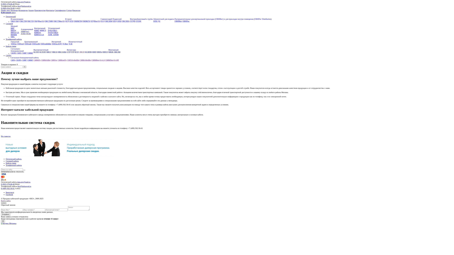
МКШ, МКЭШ (114, 52)
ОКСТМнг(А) (59, 21)
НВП (94, 52)
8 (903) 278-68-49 (8, 4)
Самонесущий (106, 19)
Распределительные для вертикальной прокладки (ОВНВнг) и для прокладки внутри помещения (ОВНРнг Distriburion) (223, 19)
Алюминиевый (27, 29)
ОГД (67, 21)
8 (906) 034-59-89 (8, 8)
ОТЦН (138, 21)
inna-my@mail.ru (23, 2)
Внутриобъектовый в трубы (141, 19)
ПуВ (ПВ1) (52, 30)
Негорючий (56, 42)
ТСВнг (65, 44)
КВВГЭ (43, 30)
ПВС (13, 37)
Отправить (5, 214)
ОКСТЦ (30, 21)
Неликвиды (23, 10)
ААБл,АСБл (26, 34)
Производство (40, 10)
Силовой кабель (12, 161)
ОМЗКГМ (78, 21)
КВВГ (36, 30)
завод (8, 13)
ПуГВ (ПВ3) (53, 33)
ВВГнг (13, 30)
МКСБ (54, 52)
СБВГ (24, 53)
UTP (68, 52)
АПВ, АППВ (53, 35)
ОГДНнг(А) (95, 21)
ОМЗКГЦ (86, 21)
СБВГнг (54, 60)
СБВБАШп (45, 60)
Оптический (11, 17)
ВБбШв (14, 35)
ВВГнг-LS (15, 33)
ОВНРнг (186, 21)
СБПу (19, 53)
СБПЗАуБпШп (73, 60)
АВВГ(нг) (25, 31)
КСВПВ (88, 52)
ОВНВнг (178, 21)
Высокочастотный (41, 50)
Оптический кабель (14, 159)
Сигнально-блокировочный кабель (24, 58)
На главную (6, 136)
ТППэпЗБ (36, 44)
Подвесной (117, 19)
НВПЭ (105, 52)
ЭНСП (82, 52)
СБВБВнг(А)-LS (98, 60)
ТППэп (14, 44)
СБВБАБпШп (85, 60)
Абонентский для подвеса (163, 19)
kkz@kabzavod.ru (24, 6)
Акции (31, 10)
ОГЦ (71, 21)
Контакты (50, 10)
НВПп (99, 52)
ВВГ (12, 28)
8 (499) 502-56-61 (8, 188)
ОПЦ (119, 21)
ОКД (17, 21)
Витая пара (71, 50)
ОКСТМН (49, 21)
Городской (15, 42)
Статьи (69, 10)
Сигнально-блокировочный (17, 50)
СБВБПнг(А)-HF (112, 60)
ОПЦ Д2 (156, 21)
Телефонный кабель (14, 39)
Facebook (9, 195)
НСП (77, 52)
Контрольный (39, 28)
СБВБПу (37, 60)
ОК (3, 221)
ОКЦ (13, 21)
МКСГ (49, 52)
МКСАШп (62, 52)
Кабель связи (11, 46)
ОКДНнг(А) (39, 21)
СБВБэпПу (62, 60)
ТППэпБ (27, 44)
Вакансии (76, 10)
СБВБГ (30, 53)
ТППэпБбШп (45, 44)
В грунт (68, 19)
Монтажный (113, 50)
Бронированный (31, 42)
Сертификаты (60, 10)
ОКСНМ (108, 21)
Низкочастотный (75, 42)
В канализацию (17, 19)
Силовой (9, 24)
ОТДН (132, 21)
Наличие (14, 10)
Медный (14, 26)
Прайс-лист (5, 10)
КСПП (36, 52)
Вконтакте (10, 192)
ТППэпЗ (20, 44)
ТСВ (70, 44)
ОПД (115, 21)
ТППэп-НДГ (57, 44)
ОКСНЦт (126, 21)
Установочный (54, 28)
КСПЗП (42, 52)
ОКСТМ (23, 21)
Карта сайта (6, 201)
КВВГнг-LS (39, 35)
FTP (72, 52)
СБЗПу (13, 53)
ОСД (103, 21)
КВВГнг (37, 33)
